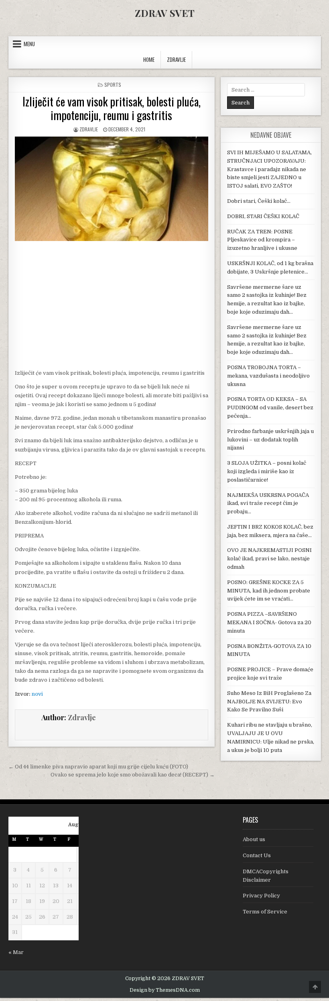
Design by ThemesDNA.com (165, 990)
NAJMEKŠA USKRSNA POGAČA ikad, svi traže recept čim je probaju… (268, 503)
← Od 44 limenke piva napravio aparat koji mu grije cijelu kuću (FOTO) (98, 767)
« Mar (16, 952)
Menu (29, 44)
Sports (112, 84)
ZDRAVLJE (176, 59)
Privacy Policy (261, 896)
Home (148, 59)
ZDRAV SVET (165, 12)
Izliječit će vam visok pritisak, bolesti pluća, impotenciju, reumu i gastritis (111, 108)
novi (37, 694)
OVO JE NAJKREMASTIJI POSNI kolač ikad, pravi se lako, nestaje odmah (269, 558)
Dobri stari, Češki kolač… (258, 201)
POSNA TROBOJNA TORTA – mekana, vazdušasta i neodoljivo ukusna (268, 375)
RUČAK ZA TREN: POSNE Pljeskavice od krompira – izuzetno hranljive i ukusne (262, 240)
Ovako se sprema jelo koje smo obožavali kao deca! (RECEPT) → (133, 775)
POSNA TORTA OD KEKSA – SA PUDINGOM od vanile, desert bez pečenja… (270, 407)
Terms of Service (265, 912)
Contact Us (257, 855)
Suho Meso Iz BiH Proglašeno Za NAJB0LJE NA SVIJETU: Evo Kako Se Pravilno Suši (269, 701)
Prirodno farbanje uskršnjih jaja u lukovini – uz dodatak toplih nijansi (270, 439)
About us (254, 839)
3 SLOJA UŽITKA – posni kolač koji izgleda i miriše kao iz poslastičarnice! (266, 471)
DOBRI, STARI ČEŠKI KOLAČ (263, 216)
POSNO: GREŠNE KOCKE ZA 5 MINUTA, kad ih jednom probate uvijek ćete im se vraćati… (268, 590)
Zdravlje (88, 129)
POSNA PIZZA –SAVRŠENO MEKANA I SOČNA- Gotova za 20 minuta (269, 622)
